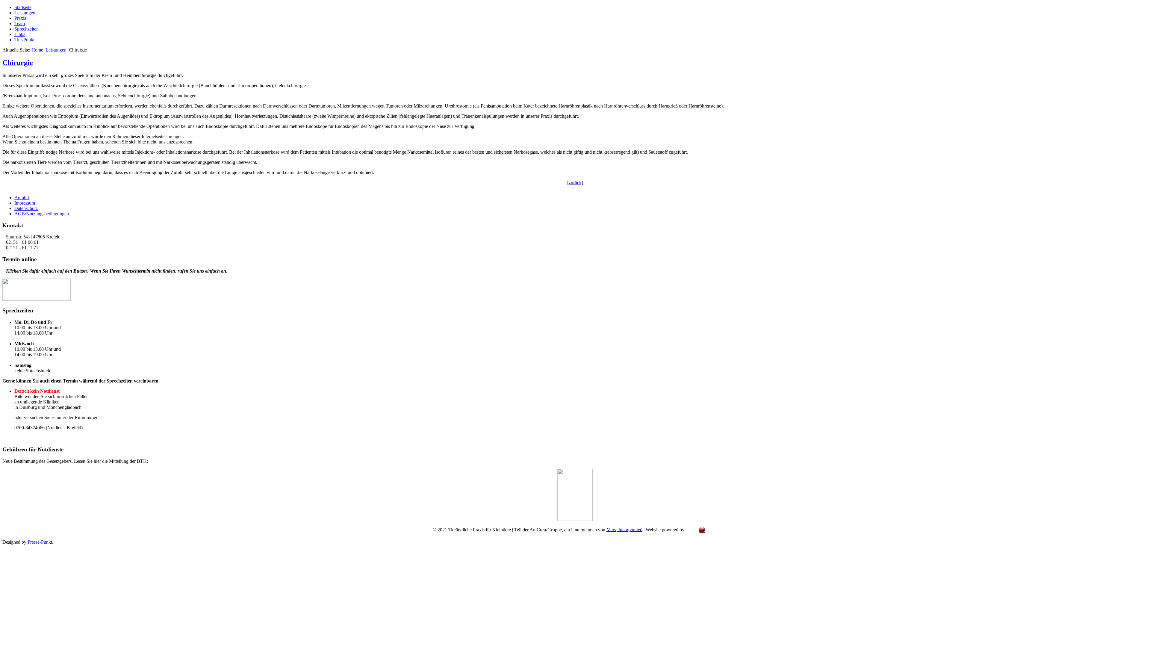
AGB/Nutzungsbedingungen (41, 213)
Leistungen (24, 12)
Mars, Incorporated (624, 529)
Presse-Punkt (40, 542)
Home (37, 49)
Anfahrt (21, 197)
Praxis (20, 18)
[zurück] (575, 182)
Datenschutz (26, 208)
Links (19, 34)
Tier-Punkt (24, 39)
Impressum (24, 202)
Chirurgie (17, 62)
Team (19, 23)
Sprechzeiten (26, 28)
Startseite (22, 7)
